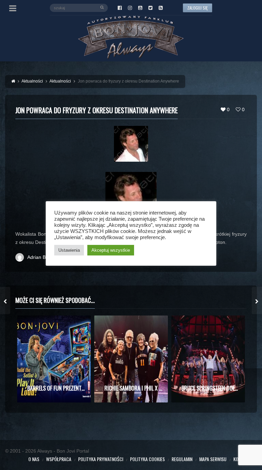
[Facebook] (119, 7)
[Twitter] (150, 7)
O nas (33, 458)
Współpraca (58, 458)
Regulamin (182, 458)
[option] (53, 358)
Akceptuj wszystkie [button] (110, 250)
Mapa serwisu (213, 458)
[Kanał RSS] (160, 7)
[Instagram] (130, 7)
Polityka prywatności (100, 458)
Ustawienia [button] (69, 250)
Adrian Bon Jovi (44, 257)
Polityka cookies (147, 458)
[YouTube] (140, 7)
